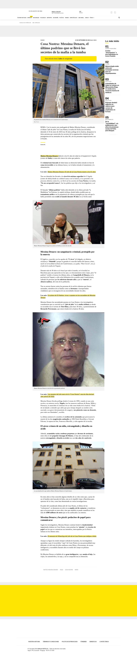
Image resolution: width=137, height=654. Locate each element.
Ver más (112, 51)
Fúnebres (84, 641)
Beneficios (93, 641)
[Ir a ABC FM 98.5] (113, 17)
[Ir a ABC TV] (101, 17)
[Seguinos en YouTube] (105, 12)
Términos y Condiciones (51, 641)
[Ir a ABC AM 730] (106, 17)
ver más (80, 12)
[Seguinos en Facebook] (99, 12)
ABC (22, 12)
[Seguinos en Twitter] (102, 12)
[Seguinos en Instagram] (108, 12)
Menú (118, 12)
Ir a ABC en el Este (34, 13)
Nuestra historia (34, 641)
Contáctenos (104, 641)
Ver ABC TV (61, 12)
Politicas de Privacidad (70, 641)
